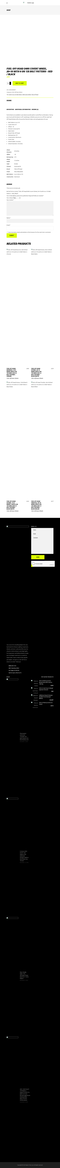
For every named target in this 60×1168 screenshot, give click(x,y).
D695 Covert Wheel (26, 94)
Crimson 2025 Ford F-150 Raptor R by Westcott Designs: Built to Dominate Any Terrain (24, 856)
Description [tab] (10, 109)
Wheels (20, 92)
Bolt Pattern (19, 94)
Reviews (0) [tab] (35, 109)
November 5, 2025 (24, 980)
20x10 (10, 94)
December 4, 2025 (24, 741)
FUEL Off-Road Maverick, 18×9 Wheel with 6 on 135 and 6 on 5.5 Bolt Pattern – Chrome (12, 372)
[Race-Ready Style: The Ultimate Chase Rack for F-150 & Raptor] (12, 976)
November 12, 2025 (24, 862)
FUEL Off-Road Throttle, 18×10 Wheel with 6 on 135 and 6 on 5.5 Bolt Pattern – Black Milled (36, 505)
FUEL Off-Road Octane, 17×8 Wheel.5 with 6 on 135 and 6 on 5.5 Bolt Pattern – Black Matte (12, 505)
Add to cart (19, 83)
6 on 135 (14, 94)
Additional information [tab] (23, 109)
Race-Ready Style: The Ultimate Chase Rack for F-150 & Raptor (24, 975)
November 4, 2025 (24, 1102)
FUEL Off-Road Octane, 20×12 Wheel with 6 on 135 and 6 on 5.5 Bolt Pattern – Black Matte (36, 372)
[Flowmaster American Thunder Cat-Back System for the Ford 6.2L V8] (12, 737)
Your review (10, 200)
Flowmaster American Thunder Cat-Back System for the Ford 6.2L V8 (24, 736)
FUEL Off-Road (15, 92)
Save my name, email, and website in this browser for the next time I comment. (29, 232)
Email (8, 225)
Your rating (10, 198)
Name (9, 218)
